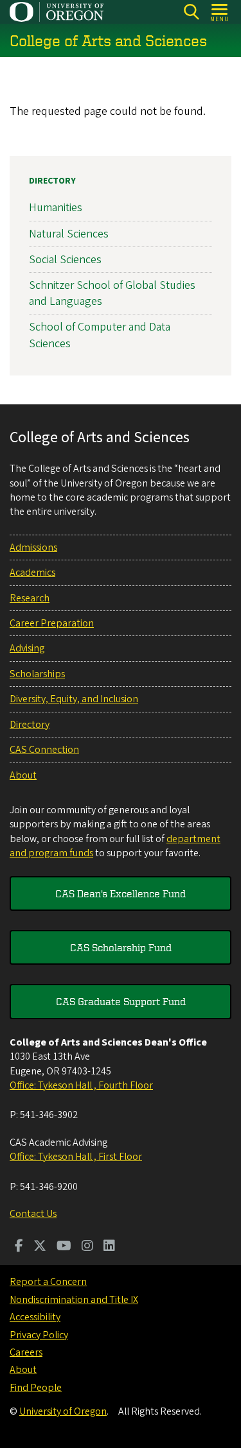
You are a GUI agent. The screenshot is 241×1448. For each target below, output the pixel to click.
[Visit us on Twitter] (39, 1247)
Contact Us (33, 1214)
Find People (36, 1388)
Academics (32, 572)
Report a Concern (48, 1282)
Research (29, 598)
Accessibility (35, 1317)
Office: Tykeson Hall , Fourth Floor (81, 1085)
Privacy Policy (39, 1335)
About (23, 775)
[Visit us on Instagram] (87, 1247)
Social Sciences (65, 260)
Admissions (33, 547)
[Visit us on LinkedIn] (109, 1247)
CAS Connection (44, 750)
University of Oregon (63, 1411)
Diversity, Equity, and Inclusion (74, 699)
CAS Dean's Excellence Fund (120, 893)
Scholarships (37, 674)
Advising (27, 648)
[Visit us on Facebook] (19, 1247)
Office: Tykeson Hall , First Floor (76, 1157)
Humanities (55, 208)
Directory (52, 181)
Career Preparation (52, 623)
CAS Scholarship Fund (121, 947)
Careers (26, 1352)
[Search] (191, 12)
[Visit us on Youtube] (63, 1247)
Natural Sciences (69, 234)
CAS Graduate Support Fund (121, 1001)
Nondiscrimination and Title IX (74, 1300)
